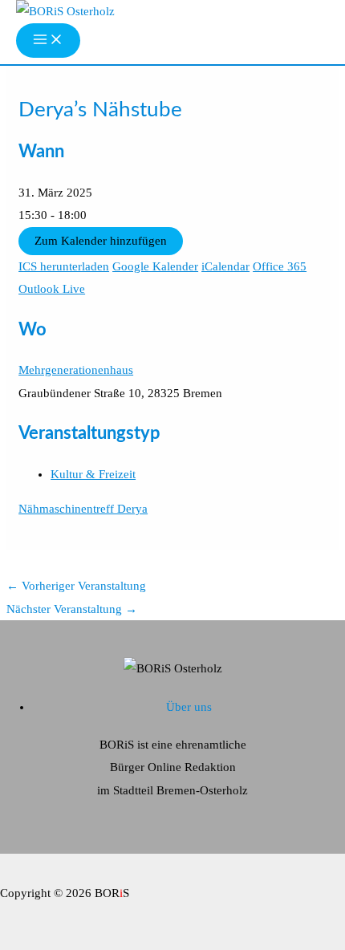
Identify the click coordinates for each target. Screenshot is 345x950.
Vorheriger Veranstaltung (76, 585)
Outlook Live (51, 288)
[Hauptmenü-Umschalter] (48, 40)
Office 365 (279, 266)
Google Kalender (155, 266)
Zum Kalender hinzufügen (100, 240)
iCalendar (225, 266)
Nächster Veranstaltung (71, 609)
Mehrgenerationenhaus (75, 369)
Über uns (189, 706)
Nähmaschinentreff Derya (83, 508)
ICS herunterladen (63, 266)
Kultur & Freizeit (93, 474)
